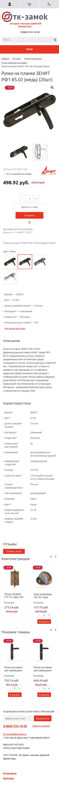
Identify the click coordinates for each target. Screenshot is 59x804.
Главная (5, 58)
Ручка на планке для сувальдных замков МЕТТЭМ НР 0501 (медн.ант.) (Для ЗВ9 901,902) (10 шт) (43, 669)
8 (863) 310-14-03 (30, 32)
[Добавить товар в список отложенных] (29, 222)
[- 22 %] (15, 652)
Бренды (8, 778)
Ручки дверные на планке (14, 63)
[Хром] (10, 277)
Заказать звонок (41, 726)
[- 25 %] (15, 578)
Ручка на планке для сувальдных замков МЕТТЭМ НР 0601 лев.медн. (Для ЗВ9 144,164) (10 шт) (14, 669)
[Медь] (25, 262)
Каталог (17, 58)
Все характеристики (15, 328)
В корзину (30, 215)
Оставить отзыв (13, 551)
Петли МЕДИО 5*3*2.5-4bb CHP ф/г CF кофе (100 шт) (14, 596)
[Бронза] (10, 262)
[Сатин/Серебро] (40, 262)
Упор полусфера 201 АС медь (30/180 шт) (43, 596)
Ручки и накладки (33, 58)
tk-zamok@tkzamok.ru (15, 734)
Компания (10, 773)
